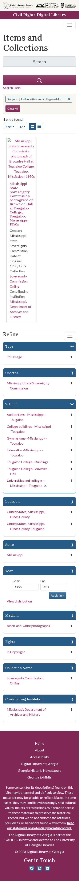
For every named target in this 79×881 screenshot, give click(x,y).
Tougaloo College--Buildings (27, 462)
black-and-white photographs (28, 626)
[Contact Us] (47, 868)
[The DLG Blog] (39, 868)
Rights (10, 641)
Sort (9, 126)
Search (54, 62)
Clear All (12, 108)
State (9, 544)
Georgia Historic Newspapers (39, 770)
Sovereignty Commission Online (19, 281)
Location (12, 501)
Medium (12, 615)
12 (23, 126)
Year (9, 571)
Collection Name (18, 668)
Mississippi (15, 555)
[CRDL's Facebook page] (31, 868)
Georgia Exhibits (39, 777)
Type (9, 346)
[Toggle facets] (70, 336)
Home (39, 743)
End (43, 581)
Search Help (12, 88)
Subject (11, 404)
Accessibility (39, 757)
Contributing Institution (24, 699)
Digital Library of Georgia (39, 764)
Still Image (14, 357)
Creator (11, 373)
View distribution (19, 601)
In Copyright (16, 652)
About (39, 750)
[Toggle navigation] (70, 25)
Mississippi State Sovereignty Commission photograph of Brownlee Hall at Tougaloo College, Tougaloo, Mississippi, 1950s (21, 204)
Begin (16, 581)
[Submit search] (39, 80)
